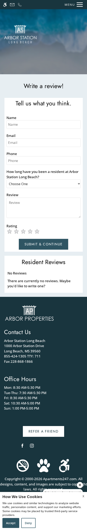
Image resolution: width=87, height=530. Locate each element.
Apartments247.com (59, 478)
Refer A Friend (44, 431)
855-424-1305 (22, 356)
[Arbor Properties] (29, 312)
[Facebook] (22, 447)
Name (11, 117)
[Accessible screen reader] (4, 4)
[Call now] (19, 4)
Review (12, 194)
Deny (28, 523)
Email (11, 135)
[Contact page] (12, 4)
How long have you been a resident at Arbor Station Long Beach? (42, 174)
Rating (11, 226)
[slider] (25, 232)
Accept (11, 523)
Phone (11, 153)
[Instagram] (31, 447)
